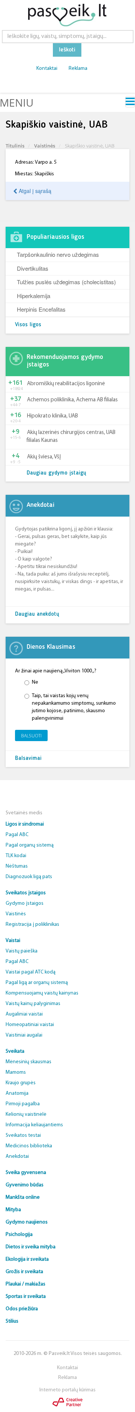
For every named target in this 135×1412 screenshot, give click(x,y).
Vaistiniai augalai (24, 1035)
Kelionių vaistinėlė (26, 1114)
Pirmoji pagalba (23, 1104)
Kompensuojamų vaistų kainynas (42, 993)
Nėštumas (17, 866)
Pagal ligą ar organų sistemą (37, 983)
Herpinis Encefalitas (41, 309)
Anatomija (17, 1093)
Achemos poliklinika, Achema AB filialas (72, 400)
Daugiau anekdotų (37, 614)
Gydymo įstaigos (25, 903)
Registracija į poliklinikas (32, 924)
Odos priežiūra (22, 1309)
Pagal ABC (17, 835)
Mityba (13, 1210)
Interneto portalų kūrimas (67, 1390)
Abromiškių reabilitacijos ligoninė (66, 384)
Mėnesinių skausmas (28, 1062)
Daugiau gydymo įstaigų (56, 473)
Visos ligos (28, 325)
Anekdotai (17, 1156)
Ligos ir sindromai (25, 824)
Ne (35, 682)
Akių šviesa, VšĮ (44, 457)
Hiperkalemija (33, 296)
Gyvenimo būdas (25, 1185)
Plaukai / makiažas (25, 1284)
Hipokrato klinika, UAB (52, 416)
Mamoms (16, 1072)
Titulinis (15, 145)
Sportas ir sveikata (26, 1296)
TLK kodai (16, 856)
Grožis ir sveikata (24, 1272)
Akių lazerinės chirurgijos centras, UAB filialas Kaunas (71, 436)
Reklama (78, 68)
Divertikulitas (32, 268)
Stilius (12, 1321)
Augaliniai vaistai (24, 1014)
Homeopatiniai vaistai (30, 1025)
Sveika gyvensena (26, 1172)
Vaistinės (44, 145)
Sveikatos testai (23, 1135)
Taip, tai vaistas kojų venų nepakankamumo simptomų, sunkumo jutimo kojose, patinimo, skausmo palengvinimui (74, 707)
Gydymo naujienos (27, 1222)
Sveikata (15, 1051)
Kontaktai (46, 68)
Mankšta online (23, 1197)
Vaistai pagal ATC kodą (31, 972)
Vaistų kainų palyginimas (33, 1004)
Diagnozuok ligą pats (29, 877)
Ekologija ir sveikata (27, 1259)
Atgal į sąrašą (34, 190)
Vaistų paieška (22, 951)
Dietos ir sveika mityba (31, 1247)
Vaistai (13, 940)
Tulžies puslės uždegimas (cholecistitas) (66, 282)
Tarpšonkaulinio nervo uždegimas (58, 254)
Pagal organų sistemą (30, 845)
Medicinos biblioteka (29, 1146)
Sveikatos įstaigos (26, 893)
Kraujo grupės (21, 1083)
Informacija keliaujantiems (34, 1125)
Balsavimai (28, 758)
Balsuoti (31, 735)
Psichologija (19, 1234)
